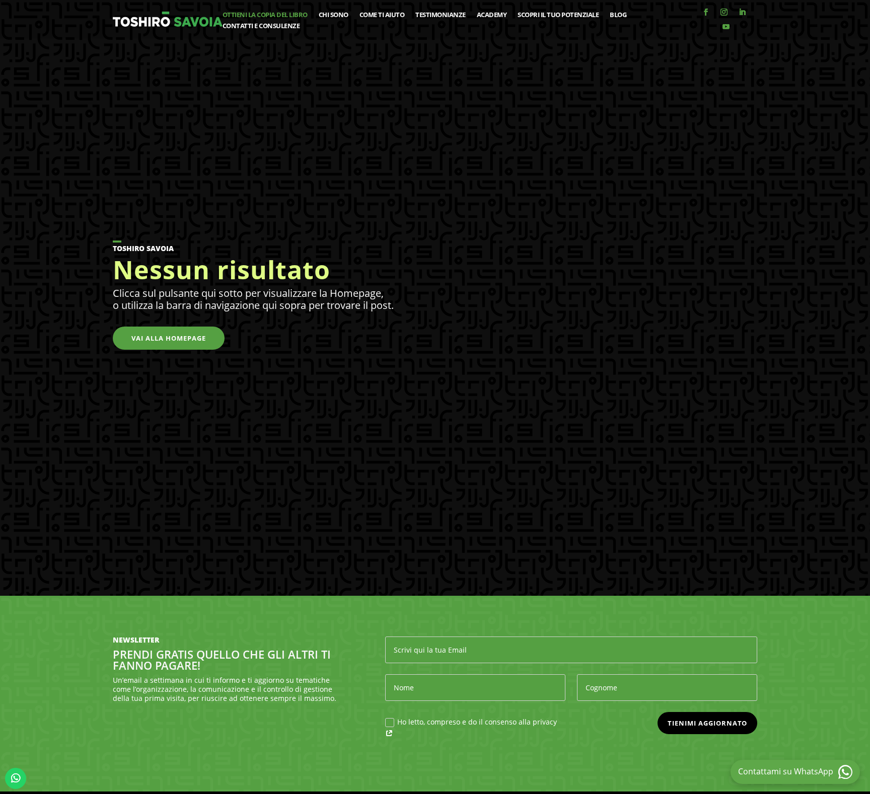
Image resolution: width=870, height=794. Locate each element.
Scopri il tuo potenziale (558, 15)
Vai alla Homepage (168, 338)
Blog (618, 15)
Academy (492, 15)
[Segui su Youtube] (726, 27)
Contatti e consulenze (261, 26)
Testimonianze (440, 15)
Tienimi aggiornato (707, 723)
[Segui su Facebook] (706, 12)
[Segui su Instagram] (724, 12)
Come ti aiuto (382, 15)
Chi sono (333, 15)
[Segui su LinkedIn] (742, 12)
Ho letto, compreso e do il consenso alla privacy (477, 722)
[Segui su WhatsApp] (15, 778)
